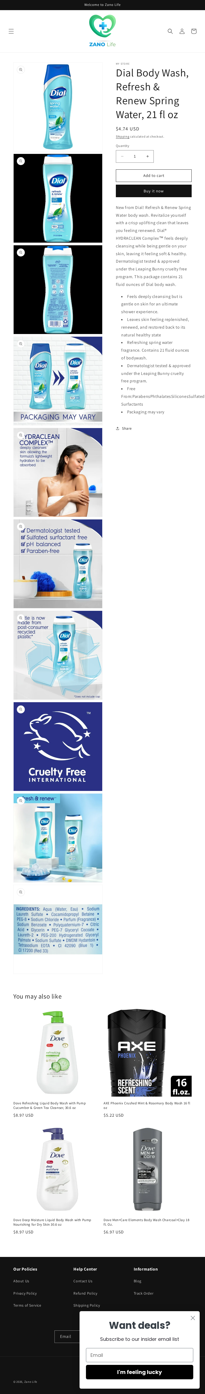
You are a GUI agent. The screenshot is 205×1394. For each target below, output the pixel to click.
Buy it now (154, 190)
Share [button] (127, 428)
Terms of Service (27, 1305)
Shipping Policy (86, 1305)
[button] (11, 31)
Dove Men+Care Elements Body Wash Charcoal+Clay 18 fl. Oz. (146, 1222)
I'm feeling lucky (139, 1372)
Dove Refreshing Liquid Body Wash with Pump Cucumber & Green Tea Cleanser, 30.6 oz (49, 1105)
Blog (137, 1281)
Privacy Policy (25, 1293)
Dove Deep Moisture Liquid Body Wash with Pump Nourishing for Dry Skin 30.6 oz (52, 1222)
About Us (21, 1281)
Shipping (122, 136)
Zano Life (30, 1382)
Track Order (144, 1293)
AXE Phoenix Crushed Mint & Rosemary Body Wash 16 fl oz (147, 1105)
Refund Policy (85, 1293)
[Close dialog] (193, 1318)
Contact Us (82, 1281)
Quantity (122, 145)
